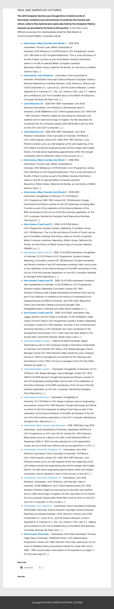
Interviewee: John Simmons (38, 506)
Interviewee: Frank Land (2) (38, 252)
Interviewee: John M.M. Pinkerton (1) (42, 477)
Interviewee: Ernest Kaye (36, 397)
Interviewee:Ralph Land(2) (37, 341)
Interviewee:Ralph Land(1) (37, 369)
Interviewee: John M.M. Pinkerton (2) (42, 449)
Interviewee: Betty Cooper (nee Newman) (44, 425)
